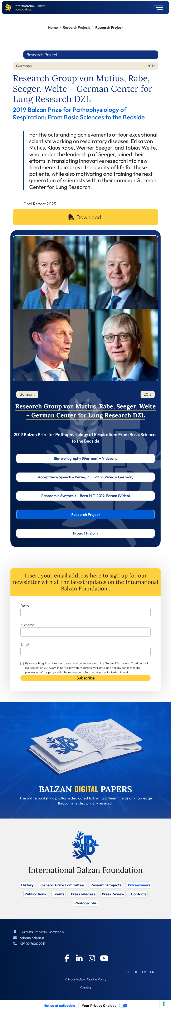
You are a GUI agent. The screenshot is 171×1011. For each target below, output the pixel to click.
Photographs (85, 903)
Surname (27, 625)
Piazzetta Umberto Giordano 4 (41, 932)
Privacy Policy (75, 979)
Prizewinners (139, 885)
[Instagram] (91, 958)
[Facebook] (66, 958)
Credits (85, 987)
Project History (85, 533)
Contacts (138, 894)
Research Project (85, 514)
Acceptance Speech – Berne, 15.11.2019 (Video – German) (85, 477)
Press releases (83, 894)
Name (24, 605)
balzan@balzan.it (31, 938)
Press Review (113, 894)
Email (24, 644)
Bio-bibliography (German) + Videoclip (85, 458)
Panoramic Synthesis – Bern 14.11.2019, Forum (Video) (85, 495)
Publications (35, 894)
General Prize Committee (62, 885)
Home (53, 27)
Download (88, 217)
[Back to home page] (9, 8)
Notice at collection (59, 1005)
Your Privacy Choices (99, 1005)
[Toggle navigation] (157, 7)
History (27, 885)
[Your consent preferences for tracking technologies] (164, 1004)
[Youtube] (104, 958)
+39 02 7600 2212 (32, 943)
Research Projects (76, 27)
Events (58, 894)
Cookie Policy (96, 979)
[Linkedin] (79, 958)
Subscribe (86, 677)
